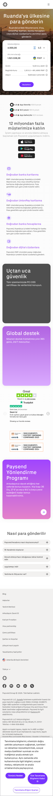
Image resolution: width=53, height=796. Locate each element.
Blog (4, 594)
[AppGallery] (26, 155)
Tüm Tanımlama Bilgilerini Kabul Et (37, 778)
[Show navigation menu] (48, 4)
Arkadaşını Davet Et (10, 613)
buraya (34, 712)
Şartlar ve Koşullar (10, 639)
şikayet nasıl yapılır (10, 645)
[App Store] (26, 141)
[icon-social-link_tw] (32, 686)
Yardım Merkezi (8, 607)
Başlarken (26, 85)
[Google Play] (26, 148)
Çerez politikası (9, 633)
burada (20, 699)
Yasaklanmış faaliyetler (12, 652)
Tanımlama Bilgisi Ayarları (26, 790)
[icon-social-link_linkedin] (25, 686)
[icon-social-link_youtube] (18, 686)
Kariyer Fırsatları (9, 620)
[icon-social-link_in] (11, 686)
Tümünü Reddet (15, 776)
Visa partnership (9, 626)
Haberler (6, 600)
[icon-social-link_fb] (4, 686)
